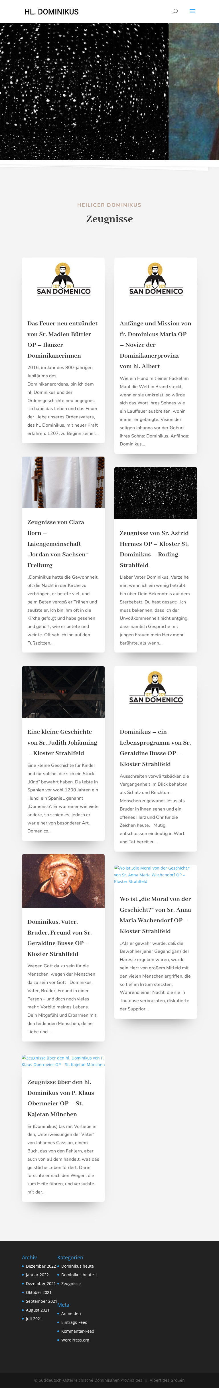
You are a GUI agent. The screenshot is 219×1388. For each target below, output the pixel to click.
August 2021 (38, 1310)
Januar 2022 (37, 1274)
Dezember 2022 (41, 1266)
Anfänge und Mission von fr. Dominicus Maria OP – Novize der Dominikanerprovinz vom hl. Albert (155, 345)
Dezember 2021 (41, 1283)
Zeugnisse (71, 1283)
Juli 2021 (34, 1318)
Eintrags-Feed (74, 1322)
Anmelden (71, 1313)
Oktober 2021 (39, 1292)
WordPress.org (75, 1340)
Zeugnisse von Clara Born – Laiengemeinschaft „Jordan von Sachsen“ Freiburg (57, 543)
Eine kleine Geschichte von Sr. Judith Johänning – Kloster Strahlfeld (62, 742)
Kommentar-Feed (77, 1331)
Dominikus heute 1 (79, 1274)
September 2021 (41, 1301)
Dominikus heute (77, 1266)
